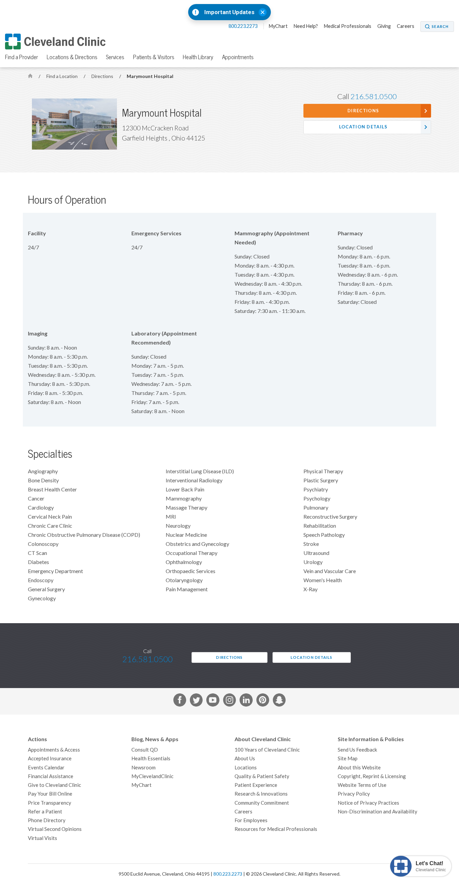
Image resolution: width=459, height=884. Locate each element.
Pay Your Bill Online (50, 794)
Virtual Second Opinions (55, 829)
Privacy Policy (354, 794)
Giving (384, 26)
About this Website (359, 767)
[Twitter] (196, 701)
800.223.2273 (243, 26)
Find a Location (62, 76)
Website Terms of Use (362, 785)
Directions (102, 76)
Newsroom (143, 767)
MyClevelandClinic (152, 776)
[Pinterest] (262, 701)
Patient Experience (256, 785)
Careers (405, 26)
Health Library (198, 57)
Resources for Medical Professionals (276, 829)
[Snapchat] (279, 701)
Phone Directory (47, 820)
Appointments (238, 57)
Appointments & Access (54, 750)
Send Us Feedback (357, 750)
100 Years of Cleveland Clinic (267, 750)
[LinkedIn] (246, 701)
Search (440, 26)
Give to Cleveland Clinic (54, 785)
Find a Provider (21, 57)
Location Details (363, 127)
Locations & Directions (72, 57)
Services (115, 57)
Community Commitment (262, 803)
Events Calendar (46, 767)
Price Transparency (49, 803)
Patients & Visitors (153, 57)
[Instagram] (229, 701)
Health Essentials (150, 758)
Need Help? (306, 26)
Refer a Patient (45, 811)
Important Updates (229, 12)
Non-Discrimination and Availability (377, 811)
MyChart (278, 26)
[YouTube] (212, 701)
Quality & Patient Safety (262, 776)
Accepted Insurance (50, 758)
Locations (246, 767)
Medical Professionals (347, 26)
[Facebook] (179, 701)
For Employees (251, 820)
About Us (245, 758)
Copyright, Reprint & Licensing (372, 776)
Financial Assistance (50, 776)
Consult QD (144, 750)
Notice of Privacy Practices (368, 803)
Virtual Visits (42, 838)
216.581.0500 (373, 96)
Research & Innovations (261, 794)
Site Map (348, 758)
